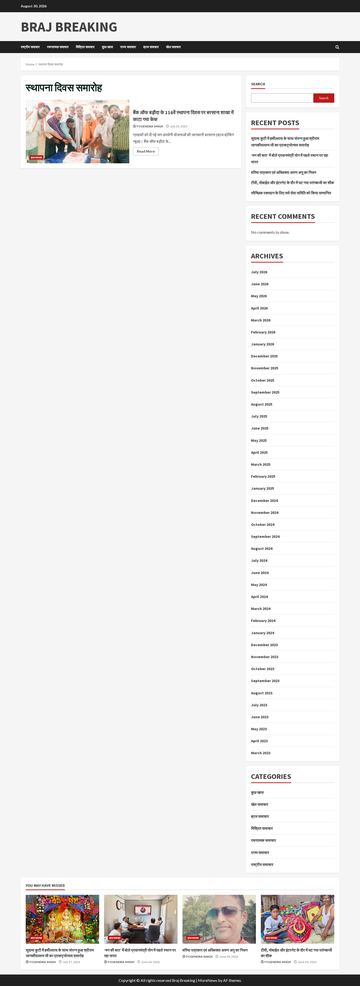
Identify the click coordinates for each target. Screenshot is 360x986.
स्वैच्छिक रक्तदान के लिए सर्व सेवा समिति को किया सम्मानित (291, 192)
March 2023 (260, 752)
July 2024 (259, 560)
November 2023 (264, 656)
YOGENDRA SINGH (149, 126)
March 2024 (260, 608)
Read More (148, 150)
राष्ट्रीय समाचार (30, 47)
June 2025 (259, 428)
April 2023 (259, 740)
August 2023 (261, 692)
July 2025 (259, 416)
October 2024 (262, 524)
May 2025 (259, 440)
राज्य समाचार (128, 47)
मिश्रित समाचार (85, 47)
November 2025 (264, 368)
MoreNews (207, 980)
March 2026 (260, 320)
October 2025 (262, 380)
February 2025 (263, 476)
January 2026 (262, 344)
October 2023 (262, 668)
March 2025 (260, 464)
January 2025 (262, 488)
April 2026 (259, 308)
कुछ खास (107, 47)
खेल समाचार (173, 47)
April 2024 (259, 596)
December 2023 (264, 644)
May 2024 (259, 584)
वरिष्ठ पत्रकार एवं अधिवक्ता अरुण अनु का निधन (283, 172)
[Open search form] (337, 47)
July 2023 (259, 704)
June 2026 (259, 283)
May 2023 (259, 728)
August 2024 (261, 548)
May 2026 (259, 295)
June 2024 (259, 572)
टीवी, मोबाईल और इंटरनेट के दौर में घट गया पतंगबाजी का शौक (292, 182)
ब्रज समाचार (151, 47)
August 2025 (261, 404)
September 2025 (265, 392)
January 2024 (262, 632)
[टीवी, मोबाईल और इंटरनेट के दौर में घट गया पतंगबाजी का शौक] (297, 919)
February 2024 (263, 620)
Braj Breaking (69, 26)
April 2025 (259, 452)
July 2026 (259, 271)
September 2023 (265, 680)
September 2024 (265, 536)
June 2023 (259, 716)
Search (258, 83)
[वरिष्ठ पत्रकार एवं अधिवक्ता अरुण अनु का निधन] (219, 919)
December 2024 (264, 500)
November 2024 (264, 512)
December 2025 (264, 356)
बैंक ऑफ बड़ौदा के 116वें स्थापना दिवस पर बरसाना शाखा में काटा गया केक (77, 131)
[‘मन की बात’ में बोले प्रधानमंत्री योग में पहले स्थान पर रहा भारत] (141, 919)
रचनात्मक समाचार (58, 47)
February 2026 (263, 332)
